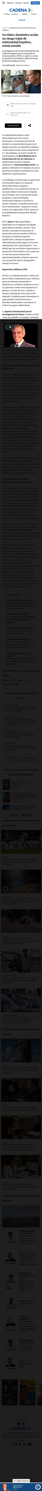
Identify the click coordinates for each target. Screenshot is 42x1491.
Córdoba (24, 14)
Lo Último (6, 14)
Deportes (10, 3)
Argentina (14, 14)
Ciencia (4, 28)
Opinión (26, 3)
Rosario (33, 14)
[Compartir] (29, 125)
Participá (35, 3)
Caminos (18, 3)
